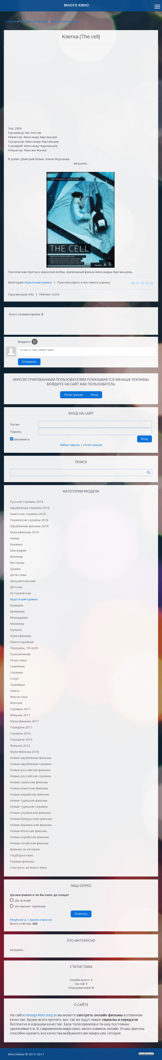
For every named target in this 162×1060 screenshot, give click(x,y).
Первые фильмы (22, 861)
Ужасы (14, 691)
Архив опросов (41, 920)
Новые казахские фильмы (29, 782)
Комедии (16, 605)
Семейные (17, 666)
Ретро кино (18, 660)
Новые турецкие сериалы (29, 806)
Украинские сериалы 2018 (29, 520)
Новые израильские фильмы (31, 825)
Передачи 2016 (21, 739)
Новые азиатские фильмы (29, 788)
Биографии (18, 550)
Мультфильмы (20, 636)
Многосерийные (22, 642)
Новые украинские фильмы (30, 813)
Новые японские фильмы (28, 831)
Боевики (16, 544)
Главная (10, 21)
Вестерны (17, 563)
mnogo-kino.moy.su (41, 1015)
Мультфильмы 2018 (24, 532)
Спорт (14, 678)
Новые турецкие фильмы (28, 800)
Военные (16, 556)
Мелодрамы (19, 617)
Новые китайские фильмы (29, 843)
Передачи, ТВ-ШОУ (24, 648)
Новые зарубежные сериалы (30, 764)
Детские (16, 587)
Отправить (29, 361)
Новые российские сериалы (30, 776)
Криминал (17, 611)
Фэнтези (16, 703)
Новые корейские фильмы (29, 837)
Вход (94, 395)
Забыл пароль (70, 445)
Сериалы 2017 (20, 709)
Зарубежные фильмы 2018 (29, 526)
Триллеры (17, 684)
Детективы (18, 575)
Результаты (18, 920)
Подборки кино (21, 855)
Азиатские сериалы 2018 (28, 514)
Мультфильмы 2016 (24, 752)
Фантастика (18, 697)
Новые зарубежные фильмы (30, 758)
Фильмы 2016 (20, 745)
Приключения (20, 654)
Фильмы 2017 (20, 715)
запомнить (22, 439)
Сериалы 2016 (20, 733)
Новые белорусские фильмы (31, 819)
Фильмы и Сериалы (34, 21)
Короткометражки (64, 21)
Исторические (20, 593)
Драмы (15, 569)
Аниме (14, 538)
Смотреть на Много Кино (28, 867)
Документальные (23, 581)
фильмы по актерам (25, 849)
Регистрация (73, 395)
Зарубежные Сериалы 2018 (29, 508)
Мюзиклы (17, 623)
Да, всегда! (23, 900)
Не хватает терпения (30, 906)
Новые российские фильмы (30, 770)
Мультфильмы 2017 (24, 721)
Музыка (16, 630)
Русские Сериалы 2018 (26, 502)
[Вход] (35, 342)
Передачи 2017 (21, 727)
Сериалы (16, 672)
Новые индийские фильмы (29, 794)
